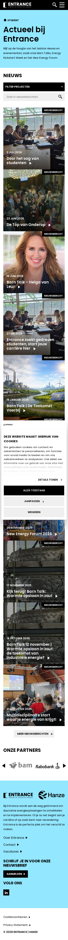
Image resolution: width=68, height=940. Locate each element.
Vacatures (11, 851)
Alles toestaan (34, 490)
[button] (64, 765)
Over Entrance (13, 838)
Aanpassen (32, 501)
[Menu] (62, 5)
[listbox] (34, 86)
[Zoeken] (55, 5)
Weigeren (34, 512)
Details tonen (48, 479)
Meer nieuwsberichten (32, 734)
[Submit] (60, 97)
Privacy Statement (15, 925)
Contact (9, 845)
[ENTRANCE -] (17, 4)
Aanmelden (14, 874)
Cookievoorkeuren (15, 917)
